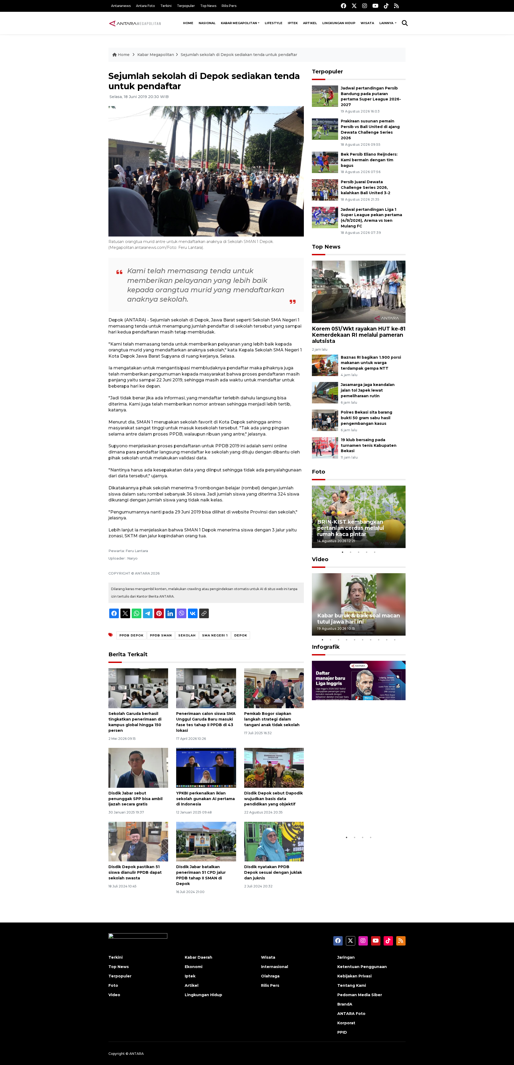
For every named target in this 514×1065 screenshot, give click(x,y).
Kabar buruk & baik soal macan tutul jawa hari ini (358, 618)
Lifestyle (273, 23)
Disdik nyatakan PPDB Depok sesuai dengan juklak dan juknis (273, 872)
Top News (208, 6)
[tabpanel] (359, 517)
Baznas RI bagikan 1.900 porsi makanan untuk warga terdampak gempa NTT (371, 363)
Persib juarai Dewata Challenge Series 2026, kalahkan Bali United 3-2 (365, 187)
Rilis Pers (229, 6)
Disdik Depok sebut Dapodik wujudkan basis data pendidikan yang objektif (273, 799)
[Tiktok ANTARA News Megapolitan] (386, 5)
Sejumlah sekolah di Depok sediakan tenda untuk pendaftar (239, 54)
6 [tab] (362, 639)
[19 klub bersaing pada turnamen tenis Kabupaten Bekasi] (325, 447)
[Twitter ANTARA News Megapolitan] (354, 5)
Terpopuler (186, 6)
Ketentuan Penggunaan (362, 966)
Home (188, 23)
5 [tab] (374, 552)
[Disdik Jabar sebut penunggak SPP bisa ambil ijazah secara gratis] (138, 767)
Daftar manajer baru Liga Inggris (351, 815)
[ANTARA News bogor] (135, 23)
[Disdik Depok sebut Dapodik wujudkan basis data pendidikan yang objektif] (274, 767)
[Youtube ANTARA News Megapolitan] (375, 5)
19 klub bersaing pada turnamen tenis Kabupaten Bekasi (368, 445)
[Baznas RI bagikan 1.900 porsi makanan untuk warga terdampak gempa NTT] (325, 365)
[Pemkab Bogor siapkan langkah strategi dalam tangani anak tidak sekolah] (274, 688)
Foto (318, 471)
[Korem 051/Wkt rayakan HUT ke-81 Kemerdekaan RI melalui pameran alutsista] (359, 291)
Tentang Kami (351, 985)
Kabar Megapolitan (239, 23)
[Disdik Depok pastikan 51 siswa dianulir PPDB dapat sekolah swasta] (138, 841)
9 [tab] (387, 639)
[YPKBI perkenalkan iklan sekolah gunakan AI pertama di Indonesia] (206, 767)
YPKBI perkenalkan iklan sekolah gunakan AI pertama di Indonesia (205, 799)
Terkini (166, 6)
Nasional (207, 23)
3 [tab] (358, 552)
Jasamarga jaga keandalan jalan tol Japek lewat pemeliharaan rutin (368, 390)
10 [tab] (395, 639)
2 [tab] (350, 552)
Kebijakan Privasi (354, 976)
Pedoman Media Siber (359, 994)
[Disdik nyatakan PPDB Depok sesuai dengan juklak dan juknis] (274, 841)
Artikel (310, 23)
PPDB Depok (131, 635)
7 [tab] (370, 639)
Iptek (293, 23)
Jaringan (346, 957)
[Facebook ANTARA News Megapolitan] (343, 5)
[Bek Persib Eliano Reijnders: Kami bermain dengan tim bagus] (325, 161)
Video (320, 559)
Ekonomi (193, 966)
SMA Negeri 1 (215, 635)
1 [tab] (342, 552)
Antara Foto (145, 6)
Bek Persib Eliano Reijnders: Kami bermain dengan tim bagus (369, 160)
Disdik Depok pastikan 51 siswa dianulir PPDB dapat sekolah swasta (135, 872)
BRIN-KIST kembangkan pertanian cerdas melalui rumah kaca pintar (350, 528)
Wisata (367, 23)
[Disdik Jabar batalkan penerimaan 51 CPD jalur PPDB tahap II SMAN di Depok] (206, 841)
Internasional (274, 966)
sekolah (187, 635)
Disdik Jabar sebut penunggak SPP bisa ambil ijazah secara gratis (135, 799)
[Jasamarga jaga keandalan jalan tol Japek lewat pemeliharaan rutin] (325, 392)
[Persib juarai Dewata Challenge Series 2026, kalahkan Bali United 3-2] (325, 189)
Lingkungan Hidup (338, 23)
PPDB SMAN (161, 635)
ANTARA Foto (351, 1013)
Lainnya (386, 23)
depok (240, 635)
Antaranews (121, 6)
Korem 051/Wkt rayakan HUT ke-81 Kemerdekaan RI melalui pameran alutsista (359, 334)
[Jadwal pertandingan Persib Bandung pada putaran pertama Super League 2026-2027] (325, 95)
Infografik (326, 647)
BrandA (344, 1004)
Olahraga (270, 976)
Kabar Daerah (198, 957)
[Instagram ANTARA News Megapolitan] (364, 5)
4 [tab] (366, 552)
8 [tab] (378, 639)
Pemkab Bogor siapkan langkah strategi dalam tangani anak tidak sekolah (272, 719)
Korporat (346, 1023)
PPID (342, 1032)
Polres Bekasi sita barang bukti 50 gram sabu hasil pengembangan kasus (366, 418)
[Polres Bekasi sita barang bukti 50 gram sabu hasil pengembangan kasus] (325, 419)
